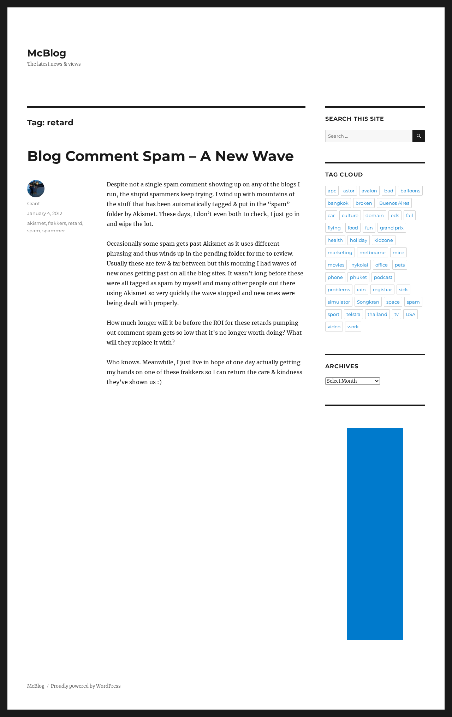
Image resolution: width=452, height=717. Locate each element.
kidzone (383, 240)
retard (75, 223)
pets (400, 265)
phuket (358, 277)
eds (395, 215)
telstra (353, 314)
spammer (53, 230)
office (381, 265)
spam (33, 230)
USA (410, 314)
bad (388, 190)
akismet (36, 223)
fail (409, 215)
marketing (340, 252)
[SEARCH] (418, 136)
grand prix (392, 228)
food (353, 228)
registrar (382, 289)
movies (336, 265)
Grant (33, 203)
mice (398, 252)
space (393, 302)
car (331, 215)
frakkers (57, 223)
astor (349, 190)
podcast (383, 277)
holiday (358, 240)
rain (361, 289)
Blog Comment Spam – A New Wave (160, 156)
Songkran (368, 302)
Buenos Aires (394, 203)
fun (369, 228)
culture (350, 215)
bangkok (338, 203)
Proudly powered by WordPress (86, 686)
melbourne (372, 252)
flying (334, 228)
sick (403, 289)
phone (335, 277)
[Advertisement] (376, 535)
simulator (339, 302)
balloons (410, 190)
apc (332, 190)
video (334, 326)
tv (396, 314)
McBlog (46, 53)
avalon (369, 190)
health (335, 240)
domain (374, 215)
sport (333, 314)
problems (339, 289)
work (353, 326)
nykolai (359, 265)
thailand (377, 314)
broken (364, 203)
